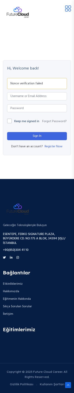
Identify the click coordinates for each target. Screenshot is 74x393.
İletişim (8, 314)
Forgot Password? (54, 121)
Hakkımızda (11, 291)
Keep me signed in (26, 121)
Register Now (54, 146)
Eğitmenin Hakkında (17, 299)
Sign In (37, 136)
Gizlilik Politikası (21, 384)
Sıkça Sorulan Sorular (17, 306)
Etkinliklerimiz (13, 283)
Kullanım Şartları (52, 384)
